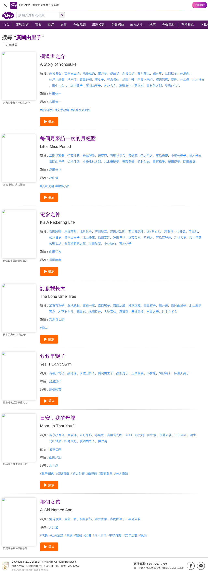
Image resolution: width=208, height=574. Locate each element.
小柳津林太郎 (92, 161)
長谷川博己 (56, 373)
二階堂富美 (56, 155)
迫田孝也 (119, 237)
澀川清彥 (162, 79)
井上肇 (184, 79)
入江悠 (53, 527)
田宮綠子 (159, 161)
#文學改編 (62, 110)
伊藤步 (114, 73)
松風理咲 (89, 155)
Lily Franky (154, 231)
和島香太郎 (56, 319)
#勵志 (44, 328)
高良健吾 (55, 73)
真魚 (52, 311)
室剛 (174, 79)
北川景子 (86, 231)
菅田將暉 (55, 231)
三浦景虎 (137, 311)
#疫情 (143, 535)
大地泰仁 (110, 311)
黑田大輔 (128, 79)
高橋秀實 (55, 389)
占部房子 (122, 373)
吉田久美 (153, 311)
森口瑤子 (104, 305)
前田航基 (95, 243)
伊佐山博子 (87, 373)
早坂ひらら (172, 85)
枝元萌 (139, 435)
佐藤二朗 (70, 519)
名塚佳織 (55, 449)
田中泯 (151, 435)
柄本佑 (72, 79)
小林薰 (151, 373)
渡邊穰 (123, 311)
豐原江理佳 (163, 237)
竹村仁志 (144, 161)
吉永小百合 (56, 435)
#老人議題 (121, 473)
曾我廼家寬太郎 (75, 243)
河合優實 (55, 519)
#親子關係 (47, 473)
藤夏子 (99, 79)
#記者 (87, 535)
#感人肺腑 (78, 473)
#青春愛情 (47, 110)
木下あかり (66, 311)
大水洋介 (198, 79)
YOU (128, 435)
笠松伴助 (73, 161)
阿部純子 (165, 373)
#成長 (44, 535)
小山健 (53, 178)
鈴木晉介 (195, 155)
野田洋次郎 (117, 231)
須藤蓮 (102, 155)
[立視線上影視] (8, 15)
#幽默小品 (62, 186)
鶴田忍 (81, 311)
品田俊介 (55, 169)
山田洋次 (55, 251)
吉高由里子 (72, 73)
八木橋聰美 (111, 161)
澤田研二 (101, 231)
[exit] (5, 5)
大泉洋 (72, 435)
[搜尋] (62, 15)
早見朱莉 (134, 519)
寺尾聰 (99, 435)
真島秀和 (86, 79)
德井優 (163, 305)
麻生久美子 (181, 373)
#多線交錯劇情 (81, 110)
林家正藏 (134, 305)
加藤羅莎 (165, 435)
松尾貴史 (55, 237)
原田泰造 (104, 237)
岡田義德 (189, 161)
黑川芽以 (144, 73)
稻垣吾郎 (86, 519)
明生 (193, 435)
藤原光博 (162, 155)
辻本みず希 (169, 311)
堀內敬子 (76, 85)
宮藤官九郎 (114, 435)
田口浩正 (181, 435)
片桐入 (148, 237)
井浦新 (184, 73)
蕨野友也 (125, 85)
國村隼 (157, 73)
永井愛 (53, 465)
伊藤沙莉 (73, 155)
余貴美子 (128, 73)
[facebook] (191, 566)
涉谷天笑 (180, 237)
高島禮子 (150, 305)
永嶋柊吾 (95, 311)
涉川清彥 (195, 237)
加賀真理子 (56, 305)
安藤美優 (128, 161)
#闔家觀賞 (106, 473)
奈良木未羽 (145, 79)
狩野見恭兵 (117, 155)
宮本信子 (125, 243)
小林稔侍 (110, 243)
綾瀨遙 (72, 373)
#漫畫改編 (47, 186)
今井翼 (181, 231)
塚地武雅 (73, 305)
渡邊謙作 (55, 381)
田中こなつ (59, 85)
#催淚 (78, 535)
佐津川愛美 (56, 79)
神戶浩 (102, 441)
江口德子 (171, 73)
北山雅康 (89, 237)
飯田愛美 (174, 161)
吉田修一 (55, 102)
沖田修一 (55, 93)
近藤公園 (134, 237)
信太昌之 (147, 155)
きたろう (110, 85)
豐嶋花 (133, 155)
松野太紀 (55, 243)
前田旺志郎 (136, 231)
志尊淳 (168, 231)
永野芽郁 (70, 231)
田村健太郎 (154, 85)
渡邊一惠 (89, 305)
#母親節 (91, 473)
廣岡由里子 (93, 85)
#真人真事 (100, 535)
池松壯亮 (89, 73)
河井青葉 (101, 519)
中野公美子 (178, 155)
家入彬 (139, 85)
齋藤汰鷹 (119, 305)
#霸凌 (69, 535)
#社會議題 (56, 535)
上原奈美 (137, 373)
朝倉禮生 (113, 79)
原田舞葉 (55, 260)
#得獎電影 (62, 473)
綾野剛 (102, 73)
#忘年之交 (131, 535)
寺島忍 (193, 231)
